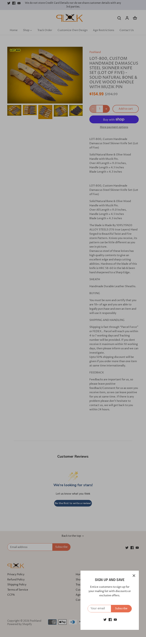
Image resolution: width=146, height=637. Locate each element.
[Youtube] (115, 619)
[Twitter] (104, 619)
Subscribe (121, 608)
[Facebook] (110, 619)
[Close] (134, 576)
